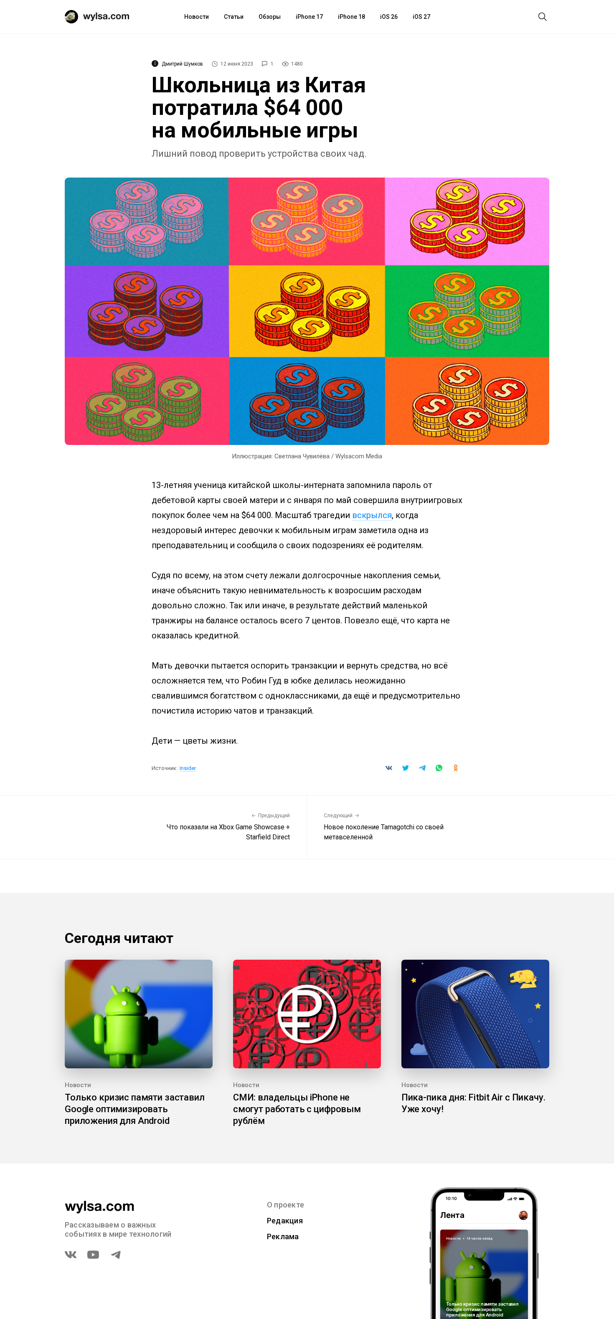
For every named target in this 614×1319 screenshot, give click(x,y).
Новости (196, 16)
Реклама (283, 1236)
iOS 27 (421, 16)
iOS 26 (389, 16)
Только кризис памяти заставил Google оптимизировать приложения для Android (135, 1109)
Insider (188, 768)
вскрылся (372, 515)
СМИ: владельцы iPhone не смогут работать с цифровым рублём (297, 1109)
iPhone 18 (351, 16)
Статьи (234, 16)
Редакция (285, 1220)
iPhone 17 (309, 16)
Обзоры (270, 16)
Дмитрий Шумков (182, 64)
